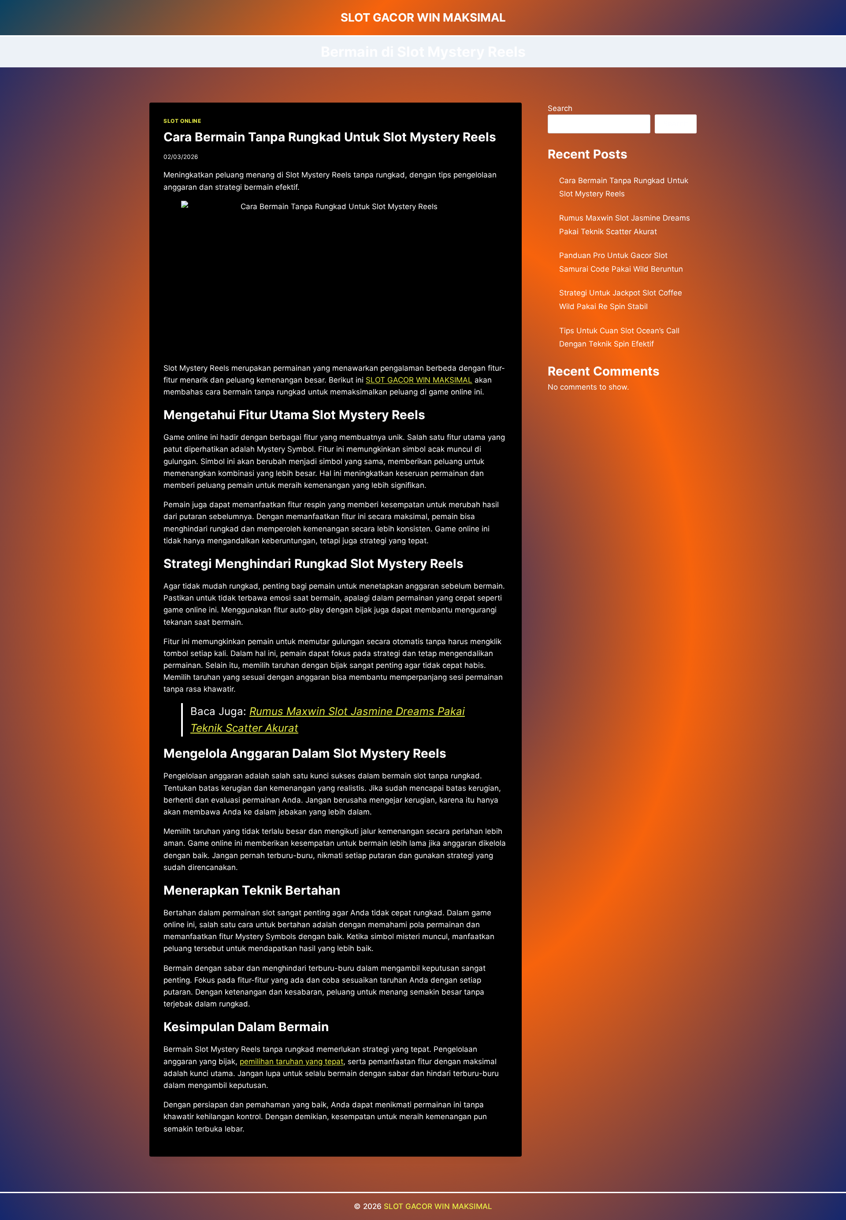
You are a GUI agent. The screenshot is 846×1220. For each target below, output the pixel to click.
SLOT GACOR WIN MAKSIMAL (438, 1206)
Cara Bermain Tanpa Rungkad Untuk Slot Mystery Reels (329, 136)
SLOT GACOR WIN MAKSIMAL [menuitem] (419, 380)
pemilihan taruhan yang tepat (291, 1061)
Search (560, 108)
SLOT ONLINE (182, 121)
